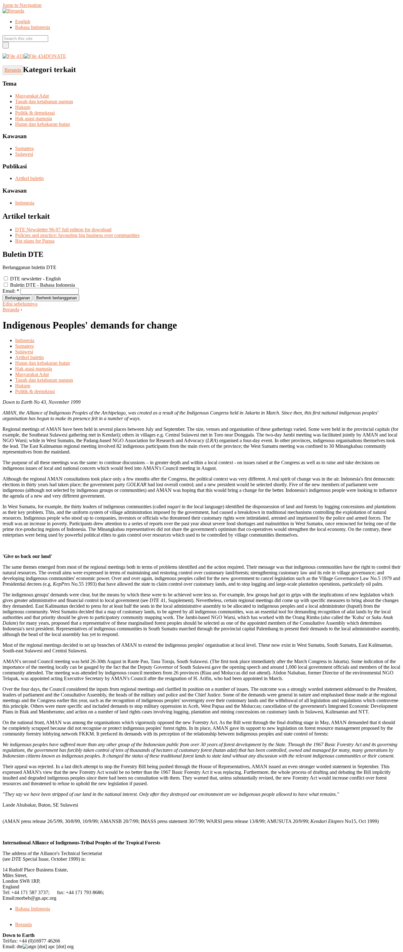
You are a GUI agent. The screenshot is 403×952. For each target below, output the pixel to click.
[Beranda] (13, 11)
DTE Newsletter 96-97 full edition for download (63, 229)
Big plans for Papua (34, 241)
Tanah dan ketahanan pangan (44, 101)
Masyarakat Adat (32, 96)
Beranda (11, 309)
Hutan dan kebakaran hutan (42, 124)
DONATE (55, 56)
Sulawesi (24, 154)
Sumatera (24, 148)
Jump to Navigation (22, 5)
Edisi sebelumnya (20, 304)
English (22, 21)
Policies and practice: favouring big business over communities (77, 235)
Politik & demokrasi (35, 112)
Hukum (22, 107)
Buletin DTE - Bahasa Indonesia (42, 285)
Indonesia (24, 203)
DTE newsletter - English (35, 278)
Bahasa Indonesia (32, 27)
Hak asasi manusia (33, 118)
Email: (11, 291)
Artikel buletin (29, 178)
